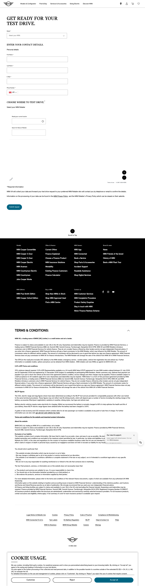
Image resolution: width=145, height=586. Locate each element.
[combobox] (29, 121)
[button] (124, 172)
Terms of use (110, 182)
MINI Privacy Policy (61, 196)
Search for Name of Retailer (19, 128)
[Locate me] (43, 121)
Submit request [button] (14, 207)
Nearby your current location (19, 116)
